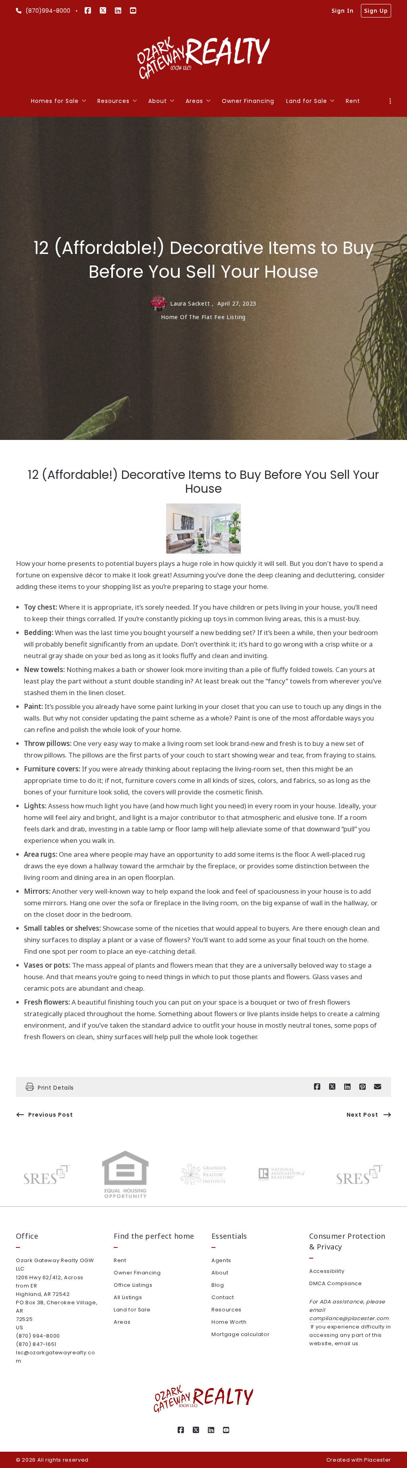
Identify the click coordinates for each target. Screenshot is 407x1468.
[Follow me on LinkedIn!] (118, 10)
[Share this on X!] (332, 1086)
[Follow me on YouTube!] (133, 10)
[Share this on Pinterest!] (362, 1086)
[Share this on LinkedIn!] (347, 1086)
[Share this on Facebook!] (317, 1086)
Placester (377, 1460)
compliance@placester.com (349, 1318)
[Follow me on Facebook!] (87, 10)
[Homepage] (203, 58)
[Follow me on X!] (103, 10)
